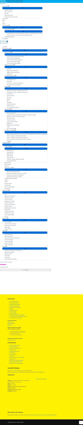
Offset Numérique (14, 346)
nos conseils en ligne (15, 370)
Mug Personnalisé (14, 310)
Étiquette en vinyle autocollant (16, 363)
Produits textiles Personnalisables (17, 315)
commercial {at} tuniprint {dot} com (18, 386)
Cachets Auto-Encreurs (15, 351)
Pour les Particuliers (14, 301)
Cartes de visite (13, 354)
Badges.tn (10, 325)
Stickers (11, 309)
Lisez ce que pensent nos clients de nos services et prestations (43, 415)
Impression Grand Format (15, 348)
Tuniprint (13, 388)
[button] (8, 6)
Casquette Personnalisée (15, 307)
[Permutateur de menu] (22, 8)
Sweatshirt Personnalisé (15, 304)
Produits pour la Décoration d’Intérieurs (18, 316)
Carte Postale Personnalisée (16, 318)
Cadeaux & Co (13, 349)
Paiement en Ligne (11, 340)
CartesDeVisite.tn (11, 323)
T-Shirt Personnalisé (14, 303)
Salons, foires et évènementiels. (16, 360)
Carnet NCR (12, 352)
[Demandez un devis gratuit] (41, 379)
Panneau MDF (13, 312)
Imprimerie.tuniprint (16, 389)
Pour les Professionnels (15, 345)
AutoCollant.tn (11, 322)
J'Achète (10, 287)
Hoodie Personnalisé (14, 306)
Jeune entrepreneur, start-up (16, 361)
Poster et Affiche (13, 313)
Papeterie (12, 355)
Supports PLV (13, 358)
